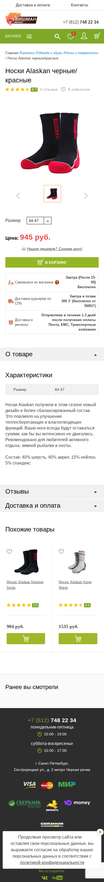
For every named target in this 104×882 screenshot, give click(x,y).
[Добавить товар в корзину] (26, 638)
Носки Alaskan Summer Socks (25, 585)
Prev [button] (18, 195)
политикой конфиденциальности (52, 862)
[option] (52, 193)
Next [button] (86, 195)
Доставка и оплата (33, 5)
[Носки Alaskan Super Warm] (78, 562)
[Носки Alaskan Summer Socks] (26, 562)
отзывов (48, 89)
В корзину (56, 262)
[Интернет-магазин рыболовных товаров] (21, 19)
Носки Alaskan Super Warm (75, 585)
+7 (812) (81, 22)
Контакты (79, 5)
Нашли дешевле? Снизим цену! (54, 249)
